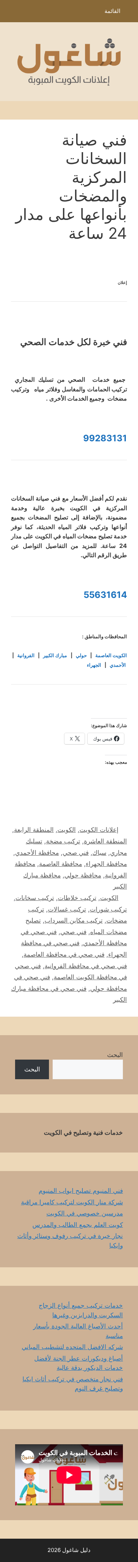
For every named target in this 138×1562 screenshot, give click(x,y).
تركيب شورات (108, 909)
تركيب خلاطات (77, 898)
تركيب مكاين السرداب (74, 920)
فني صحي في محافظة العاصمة (64, 954)
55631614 (105, 594)
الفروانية (26, 655)
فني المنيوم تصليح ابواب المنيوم (81, 1190)
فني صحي (76, 852)
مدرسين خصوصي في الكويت (84, 1213)
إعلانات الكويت (98, 829)
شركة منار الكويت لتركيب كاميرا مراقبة (72, 1202)
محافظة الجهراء (106, 863)
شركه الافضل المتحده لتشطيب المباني (72, 1347)
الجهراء (94, 665)
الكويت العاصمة (111, 655)
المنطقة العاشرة (105, 841)
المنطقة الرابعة (34, 829)
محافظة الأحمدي (37, 852)
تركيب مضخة (63, 841)
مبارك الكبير (55, 655)
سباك (99, 852)
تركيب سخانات (34, 898)
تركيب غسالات (67, 909)
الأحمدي (118, 665)
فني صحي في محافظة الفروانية (86, 966)
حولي (81, 655)
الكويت (66, 829)
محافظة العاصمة (60, 863)
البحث (115, 1054)
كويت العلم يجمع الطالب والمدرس (77, 1224)
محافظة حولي (82, 875)
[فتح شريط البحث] (11, 13)
